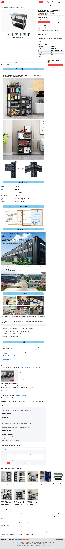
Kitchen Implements (16, 7)
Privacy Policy (48, 545)
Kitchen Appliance (10, 527)
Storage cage (3, 516)
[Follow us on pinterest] (62, 539)
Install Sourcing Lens (26, 539)
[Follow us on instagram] (59, 539)
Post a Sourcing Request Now (29, 463)
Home (2, 7)
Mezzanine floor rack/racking (52, 516)
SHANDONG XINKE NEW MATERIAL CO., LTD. (45, 13)
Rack (18, 395)
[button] (52, 2)
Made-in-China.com (28, 543)
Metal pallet (50, 514)
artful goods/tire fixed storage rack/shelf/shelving (40, 514)
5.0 (52, 62)
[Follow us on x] (57, 539)
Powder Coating (21, 395)
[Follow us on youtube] (60, 539)
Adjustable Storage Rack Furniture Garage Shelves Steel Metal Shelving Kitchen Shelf (19, 484)
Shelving (15, 395)
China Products (17, 542)
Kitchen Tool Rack (12, 534)
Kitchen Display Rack (21, 534)
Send (8, 463)
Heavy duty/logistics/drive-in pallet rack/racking (8, 514)
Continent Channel (44, 542)
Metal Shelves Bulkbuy (29, 534)
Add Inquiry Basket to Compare (18, 37)
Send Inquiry (44, 22)
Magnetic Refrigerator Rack (44, 527)
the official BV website (24, 367)
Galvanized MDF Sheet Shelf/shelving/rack (39, 513)
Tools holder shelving (20, 514)
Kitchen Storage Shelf (26, 527)
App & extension (52, 5)
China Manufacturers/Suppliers (24, 542)
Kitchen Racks (23, 7)
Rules (63, 5)
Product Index (50, 542)
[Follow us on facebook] (56, 539)
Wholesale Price (38, 542)
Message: (5, 454)
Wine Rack (3, 527)
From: (6, 449)
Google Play (9, 539)
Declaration (43, 545)
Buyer (42, 5)
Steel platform (19, 516)
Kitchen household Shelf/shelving (53, 513)
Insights (54, 542)
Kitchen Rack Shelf (5, 534)
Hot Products (12, 542)
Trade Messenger (17, 539)
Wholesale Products (32, 542)
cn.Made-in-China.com (42, 543)
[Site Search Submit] (41, 2)
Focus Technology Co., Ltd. (25, 545)
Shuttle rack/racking (35, 516)
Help (46, 5)
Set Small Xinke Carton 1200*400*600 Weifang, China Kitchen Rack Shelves (6, 502)
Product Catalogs (15, 511)
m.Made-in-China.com (35, 543)
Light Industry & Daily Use (8, 7)
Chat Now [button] (58, 22)
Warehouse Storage (10, 395)
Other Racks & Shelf (18, 527)
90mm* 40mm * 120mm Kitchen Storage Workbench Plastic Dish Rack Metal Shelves (45, 484)
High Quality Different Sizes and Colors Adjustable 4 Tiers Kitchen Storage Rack (32, 502)
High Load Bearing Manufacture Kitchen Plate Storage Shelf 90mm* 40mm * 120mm (19, 502)
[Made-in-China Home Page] (6, 2)
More (2, 536)
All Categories (4, 5)
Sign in (63, 2)
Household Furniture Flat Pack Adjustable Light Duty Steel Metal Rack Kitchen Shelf (6, 484)
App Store (4, 539)
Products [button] (17, 2)
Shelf (25, 395)
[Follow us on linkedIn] (63, 539)
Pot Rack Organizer (35, 527)
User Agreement (38, 545)
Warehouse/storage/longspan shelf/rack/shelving (9, 513)
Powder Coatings (19, 513)
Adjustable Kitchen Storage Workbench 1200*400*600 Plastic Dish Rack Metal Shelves (58, 484)
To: (6, 451)
